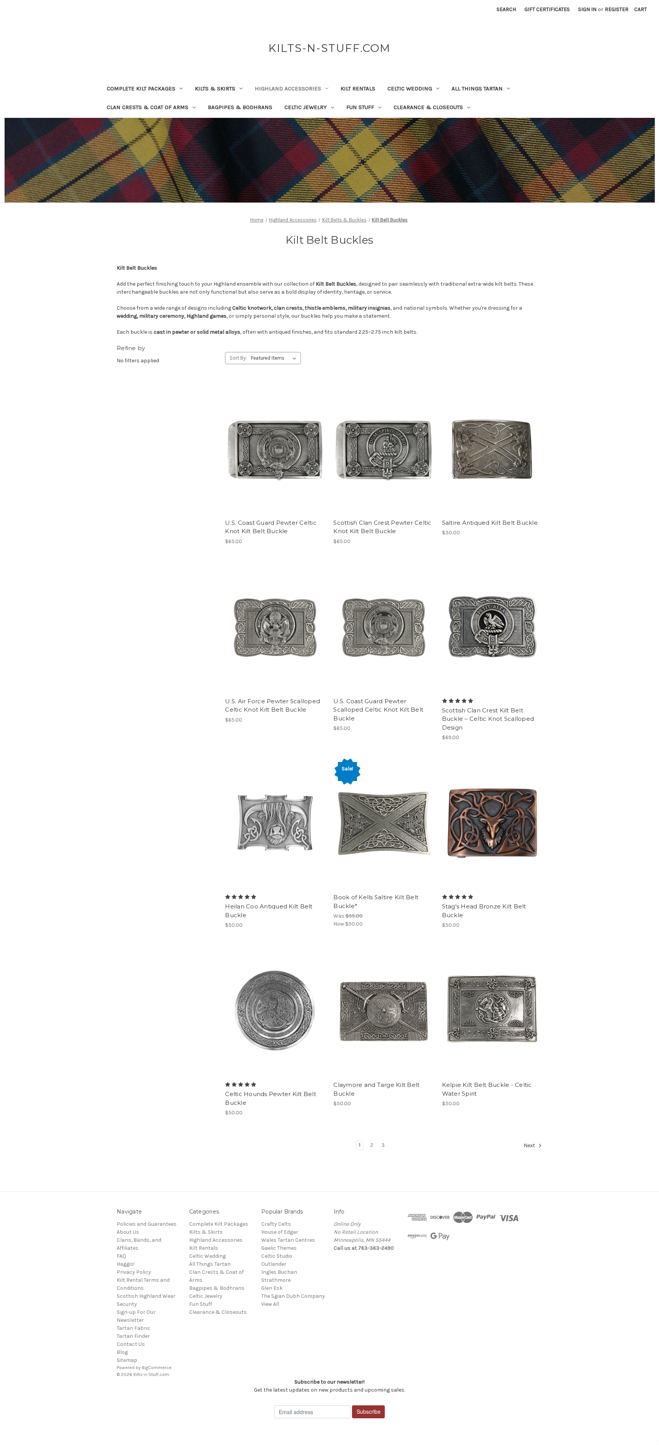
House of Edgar (279, 1232)
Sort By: (238, 358)
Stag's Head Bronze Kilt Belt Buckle (484, 911)
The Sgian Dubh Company (293, 1296)
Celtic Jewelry (305, 107)
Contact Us (131, 1344)
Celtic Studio (276, 1256)
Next (530, 1146)
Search (506, 9)
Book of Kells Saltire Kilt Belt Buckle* (375, 902)
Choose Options (383, 462)
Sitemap (127, 1360)
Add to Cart (275, 462)
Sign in (587, 9)
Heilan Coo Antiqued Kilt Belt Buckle (268, 911)
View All (270, 1304)
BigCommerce (157, 1367)
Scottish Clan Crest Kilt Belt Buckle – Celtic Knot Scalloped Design (488, 719)
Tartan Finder (133, 1336)
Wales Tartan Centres (288, 1240)
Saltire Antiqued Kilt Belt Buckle (490, 522)
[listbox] (275, 358)
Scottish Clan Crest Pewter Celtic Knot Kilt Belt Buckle (382, 527)
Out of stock (492, 837)
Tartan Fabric (133, 1328)
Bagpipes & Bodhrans (240, 107)
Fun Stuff (360, 107)
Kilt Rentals (358, 88)
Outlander (273, 1264)
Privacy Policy (134, 1272)
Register (616, 9)
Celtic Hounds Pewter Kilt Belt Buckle (270, 1098)
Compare (272, 449)
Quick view (274, 435)
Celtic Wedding (409, 88)
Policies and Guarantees (147, 1224)
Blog (122, 1352)
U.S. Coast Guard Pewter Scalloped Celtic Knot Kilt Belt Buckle (378, 710)
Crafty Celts (276, 1224)
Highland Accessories (288, 88)
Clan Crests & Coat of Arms (147, 107)
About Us (128, 1232)
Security (127, 1304)
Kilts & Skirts (215, 88)
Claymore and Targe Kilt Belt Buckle (376, 1089)
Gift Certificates (547, 9)
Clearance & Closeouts (428, 107)
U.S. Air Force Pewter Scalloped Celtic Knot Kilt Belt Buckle (272, 706)
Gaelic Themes (279, 1248)
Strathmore (276, 1280)
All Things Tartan (477, 88)
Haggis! (126, 1264)
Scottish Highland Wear (146, 1296)
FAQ (121, 1256)
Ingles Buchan (279, 1272)
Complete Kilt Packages (141, 88)
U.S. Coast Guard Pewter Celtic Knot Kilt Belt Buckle (271, 527)
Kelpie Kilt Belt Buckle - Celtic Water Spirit (487, 1089)
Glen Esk (272, 1288)
